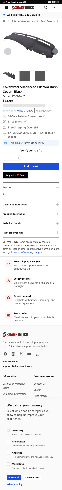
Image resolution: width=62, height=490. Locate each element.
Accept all (13, 477)
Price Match (40, 395)
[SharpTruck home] (23, 7)
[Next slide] (54, 51)
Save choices (32, 477)
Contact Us (40, 383)
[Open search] (45, 7)
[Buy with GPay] (15, 175)
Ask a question (44, 110)
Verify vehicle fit (31, 150)
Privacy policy (14, 484)
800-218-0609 (10, 361)
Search (37, 389)
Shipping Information (15, 393)
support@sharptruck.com (17, 366)
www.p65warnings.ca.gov (28, 252)
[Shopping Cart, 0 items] (55, 7)
